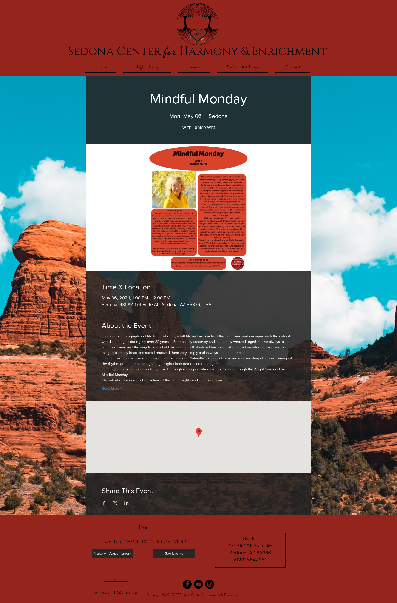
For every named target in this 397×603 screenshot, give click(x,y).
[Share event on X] (115, 503)
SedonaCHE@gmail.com (116, 592)
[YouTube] (198, 584)
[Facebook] (187, 584)
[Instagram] (209, 584)
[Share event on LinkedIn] (126, 503)
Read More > (112, 388)
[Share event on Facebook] (104, 503)
